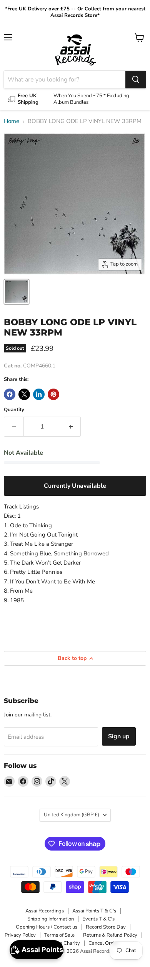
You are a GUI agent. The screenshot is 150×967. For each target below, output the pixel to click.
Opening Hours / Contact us (46, 927)
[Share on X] (24, 394)
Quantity (14, 410)
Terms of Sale (59, 935)
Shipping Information (50, 918)
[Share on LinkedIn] (39, 394)
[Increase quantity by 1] (71, 427)
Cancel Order (103, 943)
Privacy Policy (20, 935)
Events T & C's (98, 918)
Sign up (119, 736)
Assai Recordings (44, 910)
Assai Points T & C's (94, 910)
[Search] (135, 79)
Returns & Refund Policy (110, 935)
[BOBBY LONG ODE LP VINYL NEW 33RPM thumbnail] (16, 291)
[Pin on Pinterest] (53, 394)
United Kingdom (71, 814)
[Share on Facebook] (9, 394)
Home (11, 121)
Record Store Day (106, 927)
